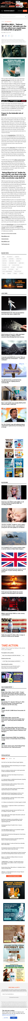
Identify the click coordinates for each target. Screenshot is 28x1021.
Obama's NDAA (4, 217)
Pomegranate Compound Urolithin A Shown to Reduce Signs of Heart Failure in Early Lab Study (12, 848)
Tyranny (24, 42)
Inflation (2, 41)
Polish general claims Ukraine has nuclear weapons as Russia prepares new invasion (12, 592)
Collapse (14, 39)
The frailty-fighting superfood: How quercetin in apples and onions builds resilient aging (12, 830)
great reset (22, 40)
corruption (21, 39)
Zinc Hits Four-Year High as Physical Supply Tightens (12, 762)
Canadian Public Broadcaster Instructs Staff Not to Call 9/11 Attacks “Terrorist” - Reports (12, 811)
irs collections (8, 41)
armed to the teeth (5, 80)
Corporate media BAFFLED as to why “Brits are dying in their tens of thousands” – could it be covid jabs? (13, 358)
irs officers (10, 269)
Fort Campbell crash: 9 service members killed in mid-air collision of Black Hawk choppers (13, 548)
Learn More (6, 1017)
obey (5, 42)
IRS (4, 41)
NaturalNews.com (5, 236)
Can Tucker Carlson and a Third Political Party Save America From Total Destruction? (13, 746)
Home (2, 21)
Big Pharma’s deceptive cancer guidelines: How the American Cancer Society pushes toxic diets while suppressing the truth (11, 820)
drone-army (12, 147)
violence (21, 273)
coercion (11, 39)
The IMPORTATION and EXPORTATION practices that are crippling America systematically (11, 381)
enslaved (10, 40)
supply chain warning (9, 42)
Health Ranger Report (6, 687)
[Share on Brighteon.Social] (2, 36)
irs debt (16, 41)
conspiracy (18, 39)
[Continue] (25, 994)
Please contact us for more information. (9, 668)
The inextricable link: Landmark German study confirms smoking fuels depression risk (12, 798)
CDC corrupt (8, 39)
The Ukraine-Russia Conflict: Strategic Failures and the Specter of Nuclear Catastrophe (12, 784)
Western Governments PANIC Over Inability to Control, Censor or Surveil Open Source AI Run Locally (13, 739)
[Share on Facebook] (5, 36)
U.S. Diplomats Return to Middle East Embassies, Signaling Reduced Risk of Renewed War (13, 780)
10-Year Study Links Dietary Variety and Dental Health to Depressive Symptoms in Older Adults (12, 789)
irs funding (20, 41)
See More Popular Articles (14, 876)
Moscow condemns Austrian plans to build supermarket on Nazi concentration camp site (13, 771)
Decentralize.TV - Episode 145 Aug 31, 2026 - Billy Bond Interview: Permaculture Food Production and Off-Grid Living (13, 703)
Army (4, 39)
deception (3, 40)
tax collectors (15, 42)
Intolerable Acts (11, 135)
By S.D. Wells (3, 32)
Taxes (19, 42)
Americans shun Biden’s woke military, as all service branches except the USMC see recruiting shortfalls (12, 503)
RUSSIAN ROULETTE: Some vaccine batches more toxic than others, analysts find (12, 313)
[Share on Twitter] (8, 36)
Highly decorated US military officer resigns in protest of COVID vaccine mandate (13, 635)
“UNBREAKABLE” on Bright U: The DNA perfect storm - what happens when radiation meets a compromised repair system (12, 862)
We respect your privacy (14, 997)
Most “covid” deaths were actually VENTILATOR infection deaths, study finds (13, 403)
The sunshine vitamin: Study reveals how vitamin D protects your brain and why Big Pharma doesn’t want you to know (13, 853)
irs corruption (13, 41)
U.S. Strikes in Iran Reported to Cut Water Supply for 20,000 (13, 802)
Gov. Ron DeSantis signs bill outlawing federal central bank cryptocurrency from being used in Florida (13, 426)
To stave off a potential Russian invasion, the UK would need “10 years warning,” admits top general (13, 570)
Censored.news (9, 224)
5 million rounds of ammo (19, 159)
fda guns (13, 40)
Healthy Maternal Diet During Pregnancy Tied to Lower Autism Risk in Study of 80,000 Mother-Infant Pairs (12, 794)
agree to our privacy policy (8, 1015)
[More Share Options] (11, 36)
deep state (6, 40)
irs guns (23, 41)
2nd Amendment (8, 21)
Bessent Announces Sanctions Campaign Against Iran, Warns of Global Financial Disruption (12, 839)
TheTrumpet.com (5, 244)
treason (21, 42)
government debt (18, 40)
